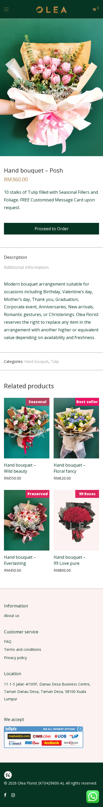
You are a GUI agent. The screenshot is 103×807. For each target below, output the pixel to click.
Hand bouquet (36, 361)
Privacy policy (15, 657)
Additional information (26, 267)
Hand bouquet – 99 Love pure (70, 560)
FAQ (7, 641)
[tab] (51, 258)
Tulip (55, 361)
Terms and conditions (22, 649)
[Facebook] (5, 794)
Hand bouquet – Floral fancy (70, 468)
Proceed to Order (52, 229)
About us (11, 615)
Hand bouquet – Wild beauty (20, 468)
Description (15, 257)
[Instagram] (13, 794)
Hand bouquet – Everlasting (20, 560)
